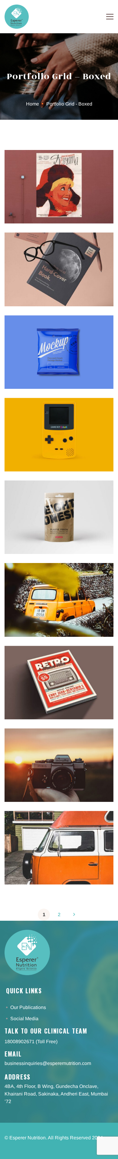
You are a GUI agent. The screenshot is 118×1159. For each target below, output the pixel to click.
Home (32, 103)
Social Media (25, 1018)
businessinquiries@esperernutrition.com (48, 1063)
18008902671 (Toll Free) (31, 1041)
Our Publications (28, 1007)
